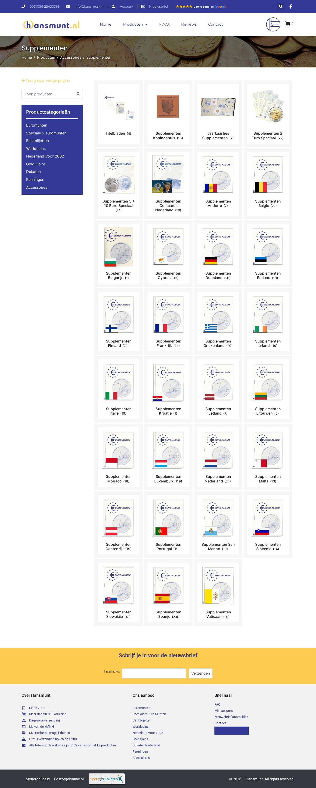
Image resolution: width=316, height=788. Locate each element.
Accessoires (36, 187)
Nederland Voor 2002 (45, 156)
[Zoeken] (78, 93)
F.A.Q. (164, 24)
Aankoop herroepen (231, 730)
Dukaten (33, 171)
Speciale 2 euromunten (46, 133)
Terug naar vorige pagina (47, 80)
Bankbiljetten (37, 140)
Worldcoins (36, 148)
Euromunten (36, 125)
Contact (215, 24)
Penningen (35, 179)
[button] (201, 7)
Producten (133, 24)
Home (106, 24)
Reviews (189, 24)
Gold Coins (36, 164)
